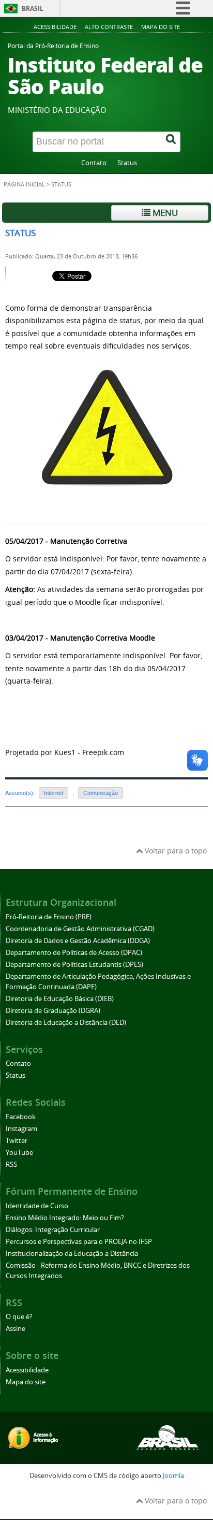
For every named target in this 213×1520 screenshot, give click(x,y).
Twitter (16, 1140)
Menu (164, 213)
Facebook (21, 1116)
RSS (11, 1164)
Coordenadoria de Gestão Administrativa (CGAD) (80, 928)
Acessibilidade (55, 27)
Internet (53, 793)
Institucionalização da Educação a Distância (72, 1253)
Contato (93, 162)
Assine (15, 1328)
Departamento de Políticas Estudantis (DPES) (74, 964)
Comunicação (100, 793)
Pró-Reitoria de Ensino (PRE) (49, 917)
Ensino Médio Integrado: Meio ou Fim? (65, 1217)
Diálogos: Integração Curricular (53, 1229)
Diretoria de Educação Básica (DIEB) (60, 998)
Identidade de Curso (37, 1205)
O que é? (19, 1316)
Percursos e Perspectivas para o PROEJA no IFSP (79, 1241)
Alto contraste (109, 27)
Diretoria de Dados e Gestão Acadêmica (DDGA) (78, 940)
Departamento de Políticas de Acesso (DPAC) (74, 952)
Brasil (32, 8)
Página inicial (24, 184)
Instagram (21, 1128)
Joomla (173, 1475)
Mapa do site (160, 27)
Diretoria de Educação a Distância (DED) (66, 1022)
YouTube (19, 1152)
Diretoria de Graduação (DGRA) (53, 1010)
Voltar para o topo (175, 851)
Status (127, 162)
